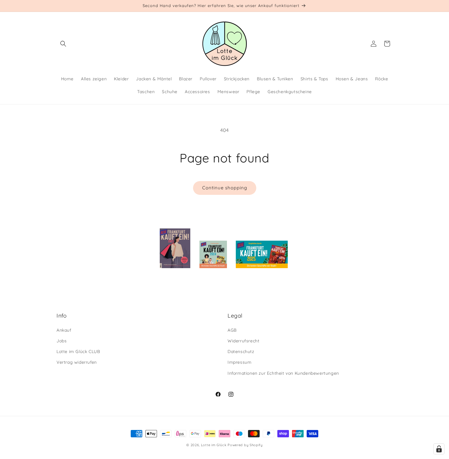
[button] (63, 43)
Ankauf (64, 330)
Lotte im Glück (214, 445)
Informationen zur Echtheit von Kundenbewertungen (283, 373)
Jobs (62, 341)
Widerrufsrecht (243, 341)
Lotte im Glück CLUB (78, 351)
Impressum (239, 362)
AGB (232, 330)
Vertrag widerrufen (77, 362)
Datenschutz (241, 351)
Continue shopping (224, 188)
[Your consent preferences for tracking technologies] (439, 449)
